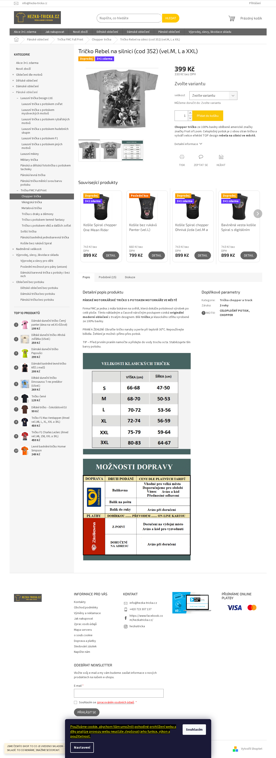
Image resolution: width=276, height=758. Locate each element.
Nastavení (82, 747)
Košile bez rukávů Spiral (36, 243)
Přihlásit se (86, 712)
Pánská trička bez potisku (37, 300)
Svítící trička (28, 231)
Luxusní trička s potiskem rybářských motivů (46, 121)
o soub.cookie (83, 635)
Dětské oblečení (27, 81)
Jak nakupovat (83, 619)
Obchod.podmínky (86, 607)
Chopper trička (31, 196)
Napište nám (82, 652)
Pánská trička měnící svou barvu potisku (41, 183)
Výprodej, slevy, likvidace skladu (37, 255)
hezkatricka (137, 626)
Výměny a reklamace (87, 613)
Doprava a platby (85, 641)
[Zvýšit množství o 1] (190, 113)
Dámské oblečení (27, 86)
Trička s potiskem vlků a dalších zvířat (46, 226)
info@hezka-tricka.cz (143, 603)
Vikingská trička (32, 202)
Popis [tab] (86, 277)
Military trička (29, 160)
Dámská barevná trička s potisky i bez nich (45, 275)
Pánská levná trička (33, 175)
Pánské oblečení (27, 92)
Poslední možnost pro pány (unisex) (44, 267)
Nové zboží (23, 69)
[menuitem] (25, 31)
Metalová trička (32, 208)
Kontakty (80, 602)
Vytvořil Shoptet (251, 749)
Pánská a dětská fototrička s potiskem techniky (46, 167)
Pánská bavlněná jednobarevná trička (45, 237)
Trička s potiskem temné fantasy (43, 220)
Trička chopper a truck (236, 300)
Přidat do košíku (208, 115)
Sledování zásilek (85, 646)
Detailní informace (186, 144)
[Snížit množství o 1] (190, 118)
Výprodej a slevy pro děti (37, 261)
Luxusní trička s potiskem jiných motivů (42, 146)
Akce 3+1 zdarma (27, 63)
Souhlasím (194, 729)
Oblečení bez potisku (30, 282)
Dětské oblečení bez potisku (39, 288)
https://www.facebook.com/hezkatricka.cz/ (146, 618)
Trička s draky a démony (37, 214)
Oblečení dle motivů (29, 75)
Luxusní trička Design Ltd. (37, 98)
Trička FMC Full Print (33, 190)
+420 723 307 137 (140, 609)
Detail (111, 255)
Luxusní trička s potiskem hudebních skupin (45, 131)
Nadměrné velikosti (28, 249)
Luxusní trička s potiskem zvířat (42, 104)
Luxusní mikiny (30, 154)
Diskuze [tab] (130, 277)
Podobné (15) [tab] (107, 277)
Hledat (170, 18)
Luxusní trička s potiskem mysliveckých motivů (38, 112)
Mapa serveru (83, 630)
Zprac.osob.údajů (85, 624)
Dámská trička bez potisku (38, 294)
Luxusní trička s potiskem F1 (40, 138)
